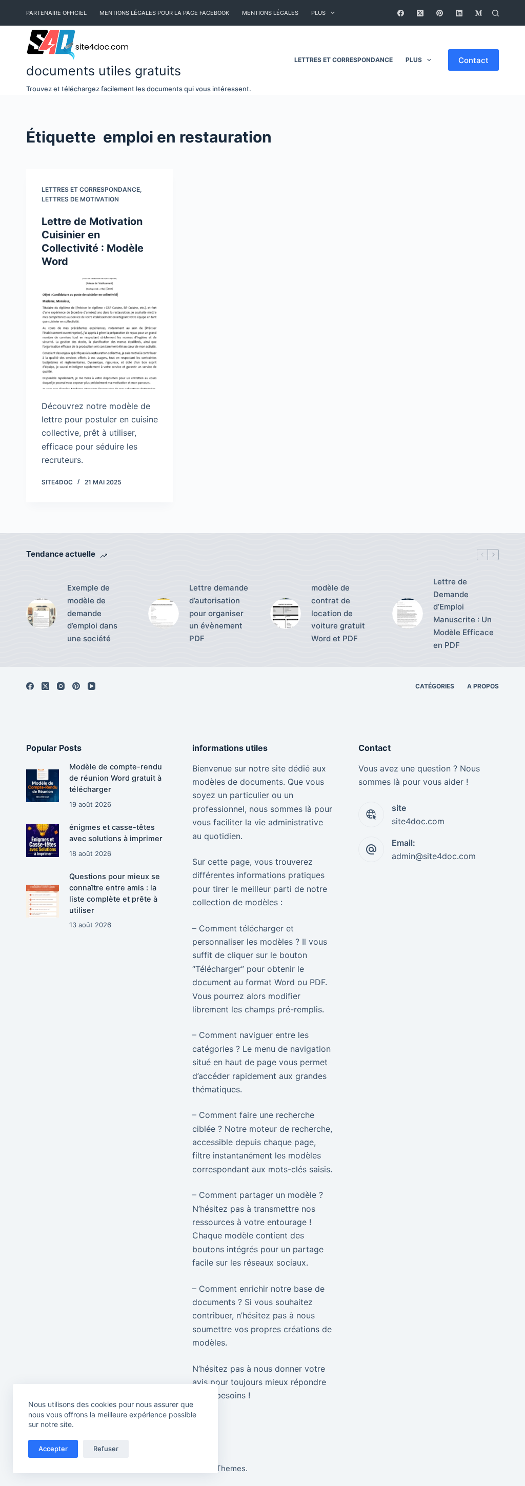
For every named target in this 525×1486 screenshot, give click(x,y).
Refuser (105, 1448)
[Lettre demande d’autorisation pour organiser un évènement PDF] (163, 613)
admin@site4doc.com (434, 856)
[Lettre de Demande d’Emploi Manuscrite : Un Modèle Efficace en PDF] (407, 613)
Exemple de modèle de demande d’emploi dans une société (92, 613)
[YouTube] (91, 686)
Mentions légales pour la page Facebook (164, 12)
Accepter (53, 1448)
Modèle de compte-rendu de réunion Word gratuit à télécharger (115, 778)
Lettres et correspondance (343, 60)
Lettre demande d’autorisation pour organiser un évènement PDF (218, 613)
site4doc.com (418, 821)
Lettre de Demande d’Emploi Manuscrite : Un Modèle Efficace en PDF (463, 613)
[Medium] (478, 13)
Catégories (434, 686)
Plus (318, 12)
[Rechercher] (495, 13)
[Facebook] (400, 13)
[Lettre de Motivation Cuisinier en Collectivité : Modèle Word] (99, 333)
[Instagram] (61, 686)
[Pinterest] (439, 13)
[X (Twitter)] (420, 13)
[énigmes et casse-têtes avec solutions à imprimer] (42, 840)
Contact (473, 60)
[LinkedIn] (459, 13)
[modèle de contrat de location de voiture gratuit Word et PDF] (285, 613)
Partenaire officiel (56, 12)
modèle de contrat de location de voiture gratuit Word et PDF (338, 613)
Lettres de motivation (80, 199)
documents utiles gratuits (103, 70)
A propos (483, 686)
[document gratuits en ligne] (138, 43)
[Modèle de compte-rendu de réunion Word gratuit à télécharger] (42, 785)
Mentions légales (270, 12)
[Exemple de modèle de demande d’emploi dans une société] (41, 613)
